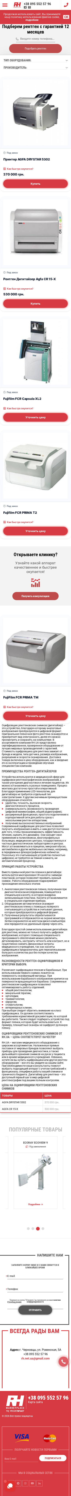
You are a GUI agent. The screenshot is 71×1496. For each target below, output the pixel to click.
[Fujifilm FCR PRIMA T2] (35, 466)
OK (66, 17)
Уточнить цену (35, 417)
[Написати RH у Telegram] (25, 7)
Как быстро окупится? (20, 168)
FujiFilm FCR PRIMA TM (20, 697)
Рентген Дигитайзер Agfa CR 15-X (29, 279)
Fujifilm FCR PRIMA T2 (20, 512)
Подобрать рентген (35, 48)
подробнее (31, 19)
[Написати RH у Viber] (29, 7)
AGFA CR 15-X (10, 1109)
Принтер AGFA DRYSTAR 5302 (26, 159)
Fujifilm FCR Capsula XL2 (22, 399)
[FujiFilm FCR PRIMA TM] (35, 650)
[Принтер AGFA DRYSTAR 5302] (35, 112)
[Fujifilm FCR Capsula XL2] (35, 352)
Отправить (35, 1310)
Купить (35, 183)
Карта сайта (35, 1402)
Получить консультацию (35, 596)
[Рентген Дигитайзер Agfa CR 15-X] (35, 232)
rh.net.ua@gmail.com (35, 1358)
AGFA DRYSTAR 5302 (14, 1102)
